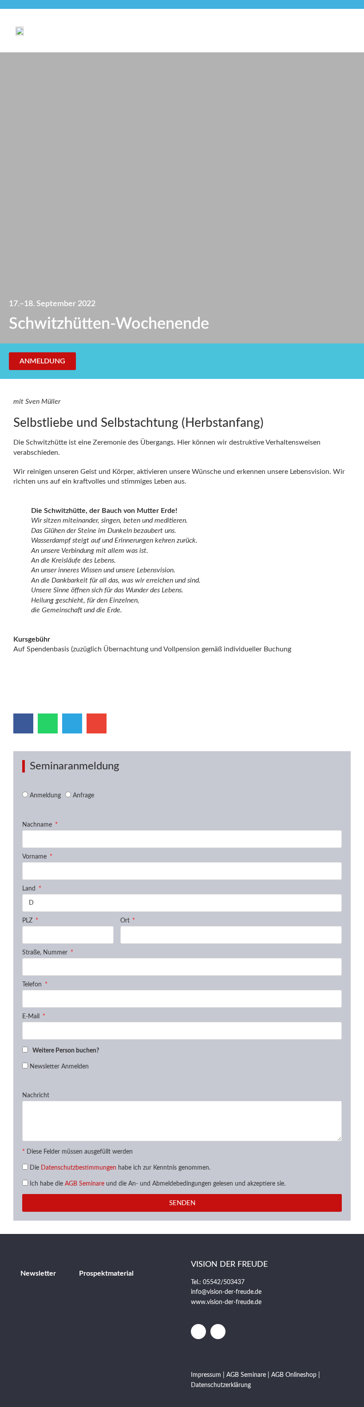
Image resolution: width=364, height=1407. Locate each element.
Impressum (207, 1375)
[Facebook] (198, 1331)
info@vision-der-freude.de (226, 1292)
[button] (344, 30)
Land (29, 889)
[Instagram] (218, 1331)
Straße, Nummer (45, 953)
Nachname (38, 825)
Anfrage (83, 795)
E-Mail (31, 1016)
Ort (125, 921)
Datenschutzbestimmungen (78, 1168)
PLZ (28, 921)
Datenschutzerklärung (221, 1385)
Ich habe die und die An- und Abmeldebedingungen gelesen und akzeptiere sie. (157, 1184)
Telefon (33, 984)
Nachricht (35, 1095)
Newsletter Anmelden (59, 1067)
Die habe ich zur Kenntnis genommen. (120, 1168)
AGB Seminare (84, 1184)
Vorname (35, 857)
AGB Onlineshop (294, 1375)
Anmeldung (45, 795)
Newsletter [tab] (38, 1273)
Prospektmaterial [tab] (106, 1273)
